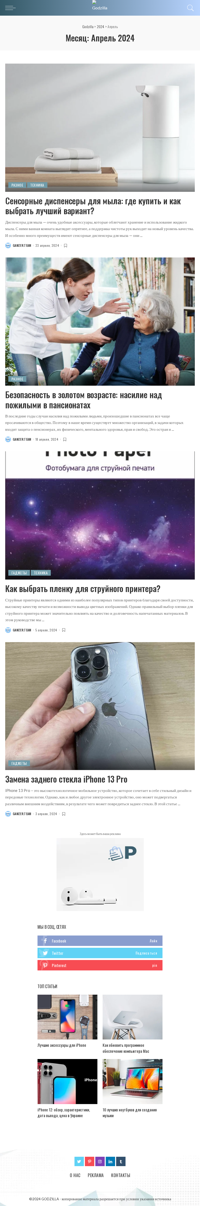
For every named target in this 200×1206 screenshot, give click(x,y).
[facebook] (100, 941)
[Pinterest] (89, 1161)
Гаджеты (19, 572)
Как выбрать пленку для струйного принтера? (82, 588)
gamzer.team (22, 245)
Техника (37, 185)
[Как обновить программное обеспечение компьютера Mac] (132, 1017)
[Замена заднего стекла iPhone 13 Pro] (100, 706)
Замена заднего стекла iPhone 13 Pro (66, 779)
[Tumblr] (121, 1161)
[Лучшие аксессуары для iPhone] (67, 1017)
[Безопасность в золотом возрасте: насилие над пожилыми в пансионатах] (100, 321)
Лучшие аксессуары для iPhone (62, 1045)
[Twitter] (79, 1161)
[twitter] (100, 953)
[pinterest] (100, 965)
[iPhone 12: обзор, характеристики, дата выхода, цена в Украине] (67, 1081)
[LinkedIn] (110, 1161)
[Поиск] (189, 8)
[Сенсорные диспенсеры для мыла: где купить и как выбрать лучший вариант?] (100, 128)
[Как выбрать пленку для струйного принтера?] (100, 515)
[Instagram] (100, 1161)
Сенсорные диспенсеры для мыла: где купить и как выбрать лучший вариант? (93, 205)
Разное (17, 185)
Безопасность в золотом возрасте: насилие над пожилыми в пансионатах (83, 399)
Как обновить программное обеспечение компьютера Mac (126, 1048)
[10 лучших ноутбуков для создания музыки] (132, 1081)
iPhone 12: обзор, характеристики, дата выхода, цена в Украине (64, 1112)
